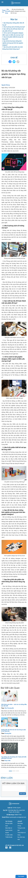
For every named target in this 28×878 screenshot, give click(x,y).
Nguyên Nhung (6, 85)
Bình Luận (22, 793)
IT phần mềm (9, 835)
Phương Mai (7, 733)
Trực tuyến (21, 876)
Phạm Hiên (7, 760)
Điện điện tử (8, 828)
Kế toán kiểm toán (9, 824)
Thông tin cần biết (21, 829)
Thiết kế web (8, 837)
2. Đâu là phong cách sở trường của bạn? (13, 27)
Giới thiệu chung (20, 824)
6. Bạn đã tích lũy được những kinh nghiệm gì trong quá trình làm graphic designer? (12, 43)
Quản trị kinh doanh (8, 831)
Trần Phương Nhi (9, 708)
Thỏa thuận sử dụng (22, 834)
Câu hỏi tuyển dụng (7, 11)
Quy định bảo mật (21, 838)
